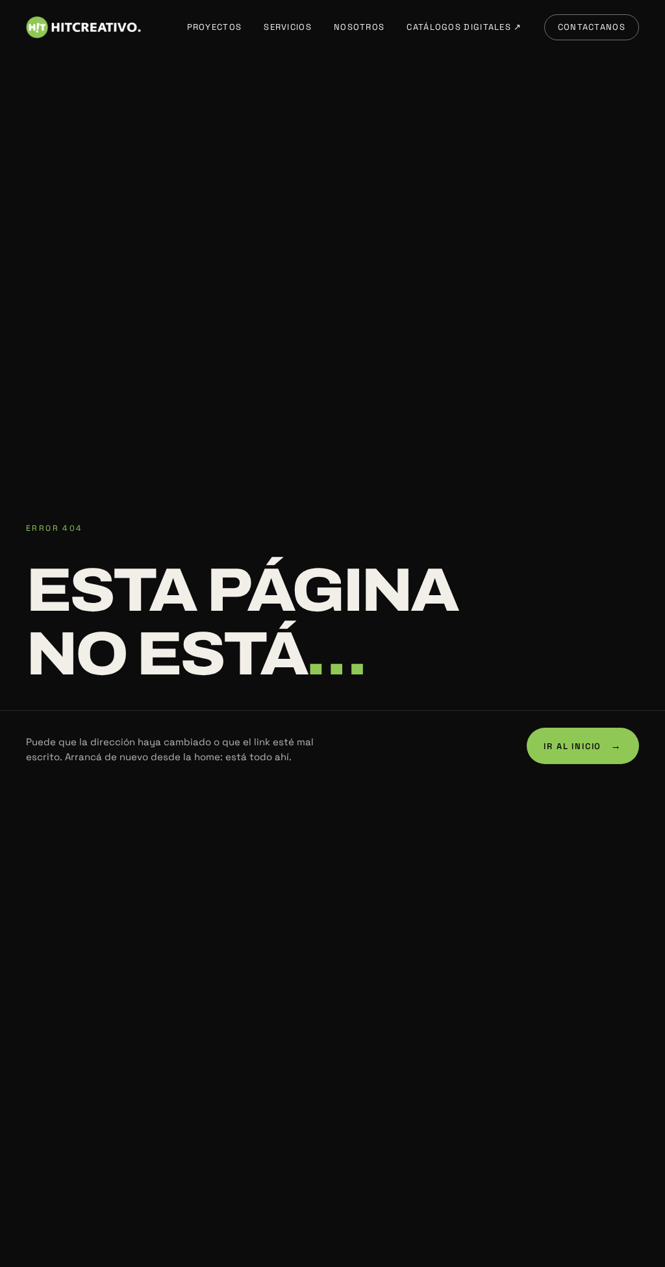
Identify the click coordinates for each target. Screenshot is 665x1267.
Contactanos (591, 26)
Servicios (288, 26)
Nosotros (359, 26)
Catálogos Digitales (464, 26)
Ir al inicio (583, 745)
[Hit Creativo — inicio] (83, 27)
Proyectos (214, 26)
